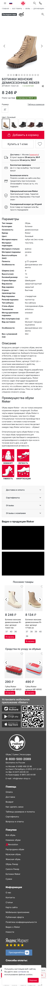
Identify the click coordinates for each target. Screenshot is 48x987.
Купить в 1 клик (18, 144)
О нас (8, 892)
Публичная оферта (15, 917)
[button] (4, 45)
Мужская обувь (13, 854)
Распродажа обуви (15, 849)
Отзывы (10, 505)
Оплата (9, 792)
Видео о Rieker (13, 927)
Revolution (13, 844)
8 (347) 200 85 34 (21, 772)
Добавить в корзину (26, 135)
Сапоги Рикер (12, 869)
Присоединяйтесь (17, 952)
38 (31, 631)
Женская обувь (13, 859)
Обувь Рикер (12, 864)
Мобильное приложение (17, 912)
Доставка (10, 797)
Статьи (9, 902)
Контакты (10, 897)
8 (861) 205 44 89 (27, 774)
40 (11, 631)
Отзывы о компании (16, 513)
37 (5, 109)
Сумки (9, 879)
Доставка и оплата (15, 490)
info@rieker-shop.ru (21, 778)
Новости (10, 932)
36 (15, 631)
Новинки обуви (13, 840)
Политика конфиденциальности (21, 922)
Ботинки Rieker (13, 874)
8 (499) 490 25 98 (24, 766)
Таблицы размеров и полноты (20, 811)
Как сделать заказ (14, 807)
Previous (6, 599)
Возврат (10, 802)
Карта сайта (11, 907)
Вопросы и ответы (15, 821)
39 (36, 631)
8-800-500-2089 (18, 759)
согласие (22, 971)
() (34, 154)
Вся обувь (10, 835)
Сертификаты (13, 497)
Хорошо (33, 980)
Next (40, 599)
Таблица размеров (36, 104)
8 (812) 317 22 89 (33, 769)
